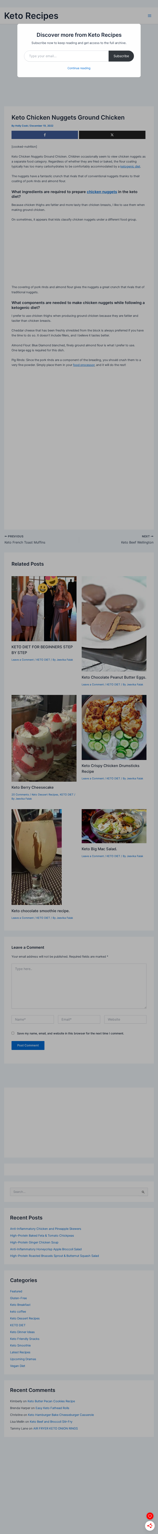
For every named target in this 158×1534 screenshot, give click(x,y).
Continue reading (79, 68)
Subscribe (121, 56)
